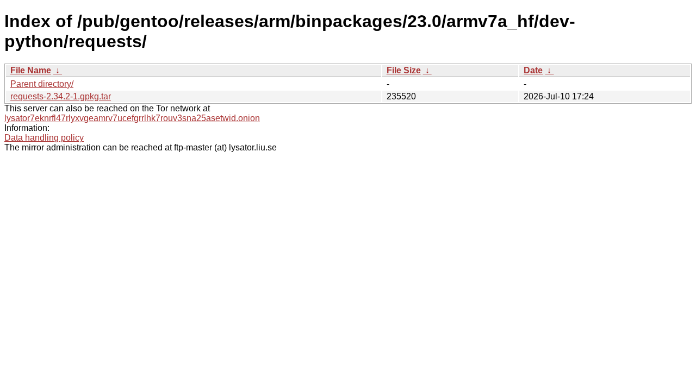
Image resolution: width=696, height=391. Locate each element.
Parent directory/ (41, 84)
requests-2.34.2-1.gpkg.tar (60, 96)
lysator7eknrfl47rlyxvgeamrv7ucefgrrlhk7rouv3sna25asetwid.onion (132, 118)
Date (533, 70)
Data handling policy (44, 137)
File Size (404, 70)
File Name (30, 70)
